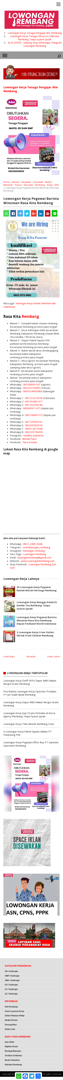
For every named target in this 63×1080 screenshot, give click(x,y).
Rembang (40, 184)
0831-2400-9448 (32, 543)
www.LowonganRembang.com (38, 560)
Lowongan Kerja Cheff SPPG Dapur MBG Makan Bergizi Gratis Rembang (29, 682)
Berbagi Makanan (13, 1051)
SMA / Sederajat (12, 980)
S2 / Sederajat (11, 994)
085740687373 (34, 415)
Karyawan (26, 181)
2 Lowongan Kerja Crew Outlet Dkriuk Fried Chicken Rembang (35, 634)
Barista (15, 181)
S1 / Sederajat (11, 989)
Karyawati (38, 181)
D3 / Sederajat (11, 985)
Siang (49, 184)
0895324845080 (32, 391)
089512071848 (34, 428)
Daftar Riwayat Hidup (14, 1016)
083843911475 (32, 408)
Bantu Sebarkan (12, 1060)
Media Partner (11, 1020)
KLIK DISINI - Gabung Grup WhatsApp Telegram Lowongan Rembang (35, 44)
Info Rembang (11, 1007)
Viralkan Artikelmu (13, 1055)
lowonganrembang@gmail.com (34, 557)
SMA (56, 184)
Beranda (31, 656)
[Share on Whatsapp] (6, 213)
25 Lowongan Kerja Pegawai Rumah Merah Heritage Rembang (37, 588)
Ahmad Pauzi (29, 438)
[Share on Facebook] (13, 213)
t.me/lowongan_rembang (36, 547)
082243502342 (34, 425)
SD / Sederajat (11, 971)
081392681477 (34, 401)
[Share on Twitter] (27, 213)
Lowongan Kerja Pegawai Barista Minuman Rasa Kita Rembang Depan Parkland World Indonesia (37, 620)
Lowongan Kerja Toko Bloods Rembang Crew (28, 723)
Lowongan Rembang (34, 554)
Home (6, 181)
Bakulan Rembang (13, 1065)
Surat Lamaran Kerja (14, 1011)
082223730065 (32, 387)
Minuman (8, 184)
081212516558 (34, 398)
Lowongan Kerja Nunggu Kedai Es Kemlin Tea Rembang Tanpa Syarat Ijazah (37, 605)
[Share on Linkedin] (41, 213)
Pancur (18, 184)
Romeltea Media (9, 1078)
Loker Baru (9, 656)
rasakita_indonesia (33, 435)
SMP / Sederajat (12, 976)
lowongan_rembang (34, 550)
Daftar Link (10, 1029)
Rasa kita (28, 184)
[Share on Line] (54, 213)
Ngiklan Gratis (11, 1046)
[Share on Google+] (34, 213)
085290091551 (32, 384)
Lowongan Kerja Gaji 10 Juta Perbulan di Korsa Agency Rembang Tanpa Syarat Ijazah (29, 714)
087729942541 (34, 421)
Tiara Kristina (29, 442)
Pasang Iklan (11, 1025)
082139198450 (34, 432)
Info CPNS (9, 1042)
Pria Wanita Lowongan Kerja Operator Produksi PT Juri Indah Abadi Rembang (29, 693)
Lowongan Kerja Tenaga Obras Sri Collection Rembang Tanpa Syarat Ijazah (34, 37)
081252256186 (34, 404)
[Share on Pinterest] (48, 213)
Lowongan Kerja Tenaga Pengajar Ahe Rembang (35, 32)
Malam (48, 181)
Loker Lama (53, 656)
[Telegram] (20, 213)
